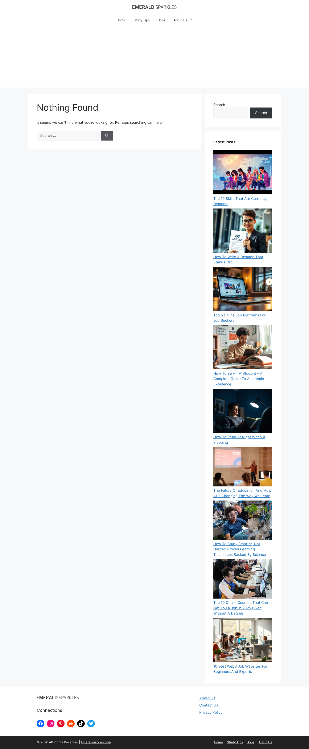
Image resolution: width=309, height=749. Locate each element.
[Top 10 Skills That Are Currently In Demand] (242, 173)
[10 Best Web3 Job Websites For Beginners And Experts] (242, 641)
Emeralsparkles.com (96, 742)
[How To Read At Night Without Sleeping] (242, 412)
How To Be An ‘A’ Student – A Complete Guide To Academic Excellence (238, 378)
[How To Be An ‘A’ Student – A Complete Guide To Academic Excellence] (242, 348)
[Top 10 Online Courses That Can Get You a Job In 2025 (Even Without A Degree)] (242, 579)
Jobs (161, 20)
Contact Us (208, 705)
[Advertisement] (154, 58)
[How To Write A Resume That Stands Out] (242, 231)
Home (120, 20)
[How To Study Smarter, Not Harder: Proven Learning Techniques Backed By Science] (242, 521)
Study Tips (142, 20)
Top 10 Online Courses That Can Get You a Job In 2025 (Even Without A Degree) (240, 607)
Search (219, 105)
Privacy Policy (210, 712)
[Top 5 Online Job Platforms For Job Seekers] (242, 290)
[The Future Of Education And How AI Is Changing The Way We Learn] (242, 467)
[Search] (107, 136)
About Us (180, 20)
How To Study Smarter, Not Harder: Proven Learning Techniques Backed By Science (239, 549)
